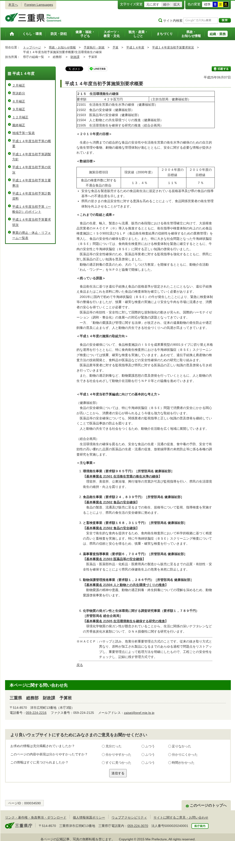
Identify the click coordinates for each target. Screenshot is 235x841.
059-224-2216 (36, 713)
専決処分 (18, 93)
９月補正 (18, 109)
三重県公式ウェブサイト (33, 17)
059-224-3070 (137, 826)
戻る (79, 665)
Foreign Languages (38, 4)
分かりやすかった (118, 754)
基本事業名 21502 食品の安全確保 (111, 502)
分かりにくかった (185, 754)
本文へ (13, 4)
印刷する (221, 68)
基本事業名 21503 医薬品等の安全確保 (114, 559)
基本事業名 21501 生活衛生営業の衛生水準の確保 (122, 476)
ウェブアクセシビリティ (129, 817)
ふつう (150, 746)
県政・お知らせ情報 (62, 47)
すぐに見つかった (118, 762)
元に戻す (152, 4)
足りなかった (181, 746)
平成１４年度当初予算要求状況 (173, 47)
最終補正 (18, 125)
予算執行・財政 (94, 47)
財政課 (74, 57)
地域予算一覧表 (23, 133)
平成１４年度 (135, 47)
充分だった (114, 746)
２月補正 (18, 85)
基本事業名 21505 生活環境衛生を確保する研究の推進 (125, 621)
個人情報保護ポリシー (89, 817)
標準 (207, 4)
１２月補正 (20, 117)
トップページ (32, 47)
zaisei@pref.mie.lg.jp (139, 713)
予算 (115, 47)
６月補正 (18, 101)
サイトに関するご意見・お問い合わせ (180, 817)
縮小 (166, 4)
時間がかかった (183, 762)
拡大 (176, 4)
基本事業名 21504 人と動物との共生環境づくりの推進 (125, 585)
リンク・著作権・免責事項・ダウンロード (35, 817)
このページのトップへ (208, 805)
